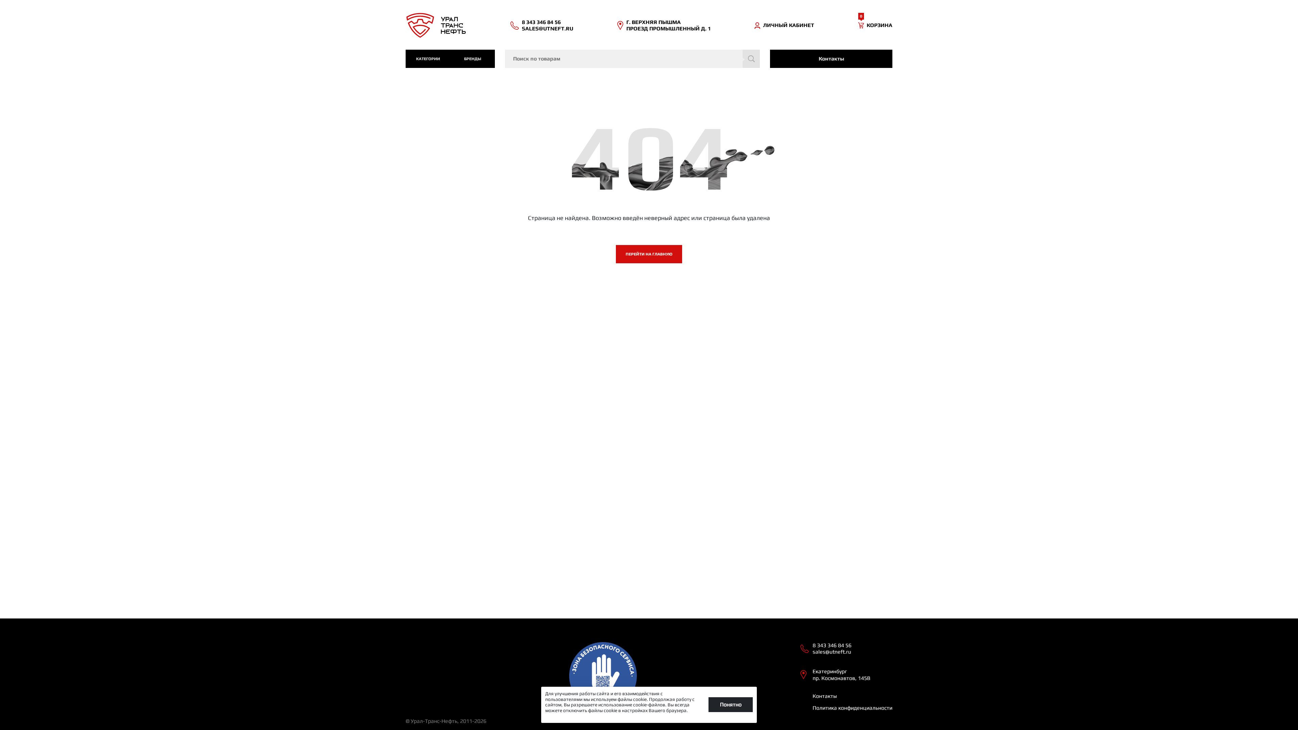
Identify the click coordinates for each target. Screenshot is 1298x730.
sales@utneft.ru (547, 28)
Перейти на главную (649, 254)
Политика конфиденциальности (852, 708)
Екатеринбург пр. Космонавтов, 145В (841, 674)
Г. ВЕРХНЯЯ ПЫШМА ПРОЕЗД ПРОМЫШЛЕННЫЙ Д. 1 (668, 25)
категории (428, 58)
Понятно (731, 704)
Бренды (472, 58)
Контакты (831, 58)
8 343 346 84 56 (541, 22)
